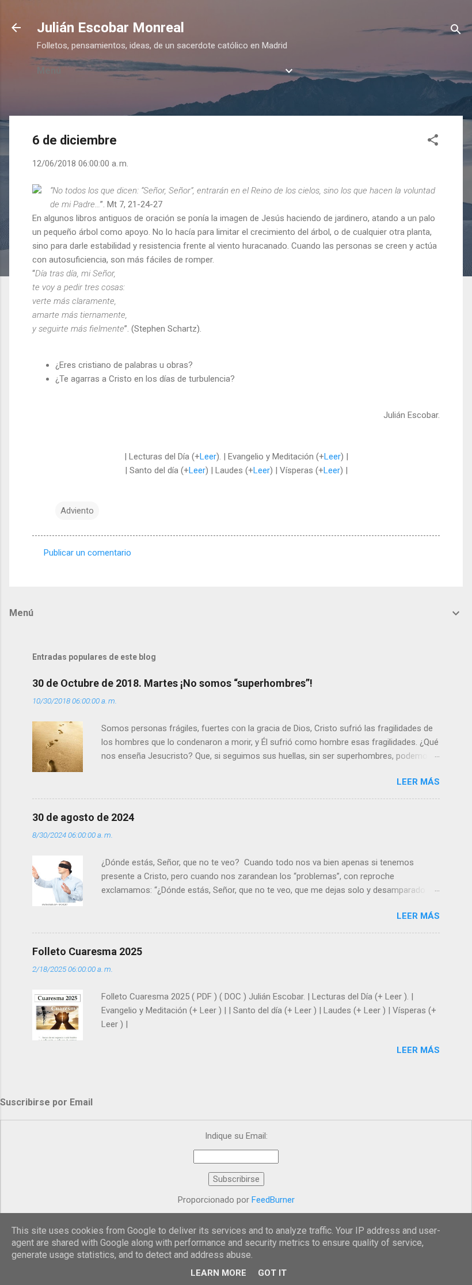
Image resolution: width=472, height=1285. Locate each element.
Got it (272, 1273)
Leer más (418, 782)
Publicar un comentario (87, 553)
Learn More (218, 1273)
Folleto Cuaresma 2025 (87, 951)
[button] (433, 142)
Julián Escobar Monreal (110, 28)
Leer (208, 456)
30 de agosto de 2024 (83, 817)
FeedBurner (273, 1200)
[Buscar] (456, 31)
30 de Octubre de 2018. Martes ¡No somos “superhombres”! (172, 683)
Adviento (77, 510)
